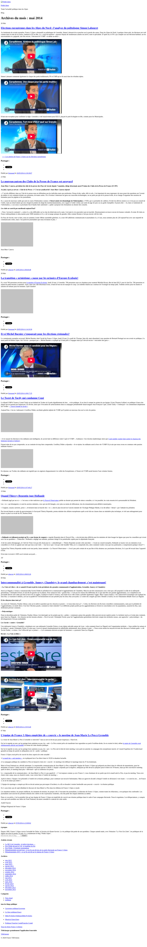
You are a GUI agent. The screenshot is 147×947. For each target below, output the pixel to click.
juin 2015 (8, 860)
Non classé (9, 898)
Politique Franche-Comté (19, 923)
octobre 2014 (9, 872)
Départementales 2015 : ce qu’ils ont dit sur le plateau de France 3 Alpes (29, 852)
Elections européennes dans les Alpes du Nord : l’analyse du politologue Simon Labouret (49, 28)
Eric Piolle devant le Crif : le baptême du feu (20, 846)
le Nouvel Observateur (51, 500)
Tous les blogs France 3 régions (11, 927)
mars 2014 (8, 882)
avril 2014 (8, 880)
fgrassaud (11, 173)
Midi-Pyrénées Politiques (18, 916)
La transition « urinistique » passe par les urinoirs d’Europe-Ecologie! (39, 278)
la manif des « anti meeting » (12, 758)
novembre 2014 (10, 870)
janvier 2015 (9, 866)
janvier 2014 (9, 886)
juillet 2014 (9, 876)
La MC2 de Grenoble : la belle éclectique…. (20, 844)
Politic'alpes (5, 5)
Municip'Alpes (12, 919)
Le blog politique (13, 912)
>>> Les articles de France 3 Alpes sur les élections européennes (24, 157)
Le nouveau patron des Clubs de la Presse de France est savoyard (37, 181)
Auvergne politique (15, 908)
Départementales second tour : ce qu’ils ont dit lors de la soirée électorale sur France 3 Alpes (36, 850)
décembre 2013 (10, 887)
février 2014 (9, 884)
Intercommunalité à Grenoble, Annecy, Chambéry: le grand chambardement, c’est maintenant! (53, 582)
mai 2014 (8, 878)
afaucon (11, 270)
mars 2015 (8, 864)
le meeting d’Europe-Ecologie (37, 282)
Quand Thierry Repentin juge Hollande (23, 495)
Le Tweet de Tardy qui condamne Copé (22, 398)
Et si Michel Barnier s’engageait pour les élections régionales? (35, 334)
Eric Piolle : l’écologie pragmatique (17, 848)
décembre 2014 (10, 868)
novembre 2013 (10, 889)
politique (8, 900)
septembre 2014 (10, 874)
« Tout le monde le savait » (18, 406)
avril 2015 (8, 862)
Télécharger (5, 934)
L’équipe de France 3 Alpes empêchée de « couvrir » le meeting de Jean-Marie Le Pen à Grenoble (55, 735)
